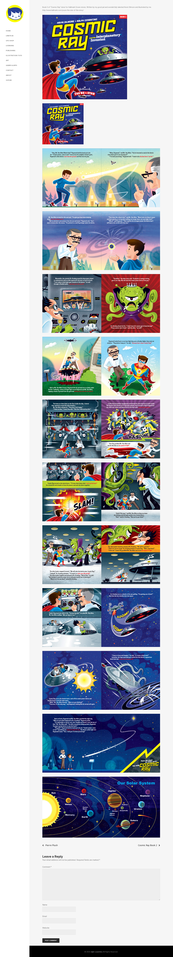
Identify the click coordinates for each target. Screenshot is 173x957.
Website (45, 928)
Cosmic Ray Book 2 (147, 845)
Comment (47, 867)
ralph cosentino (97, 952)
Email (44, 916)
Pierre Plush (51, 845)
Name (44, 905)
